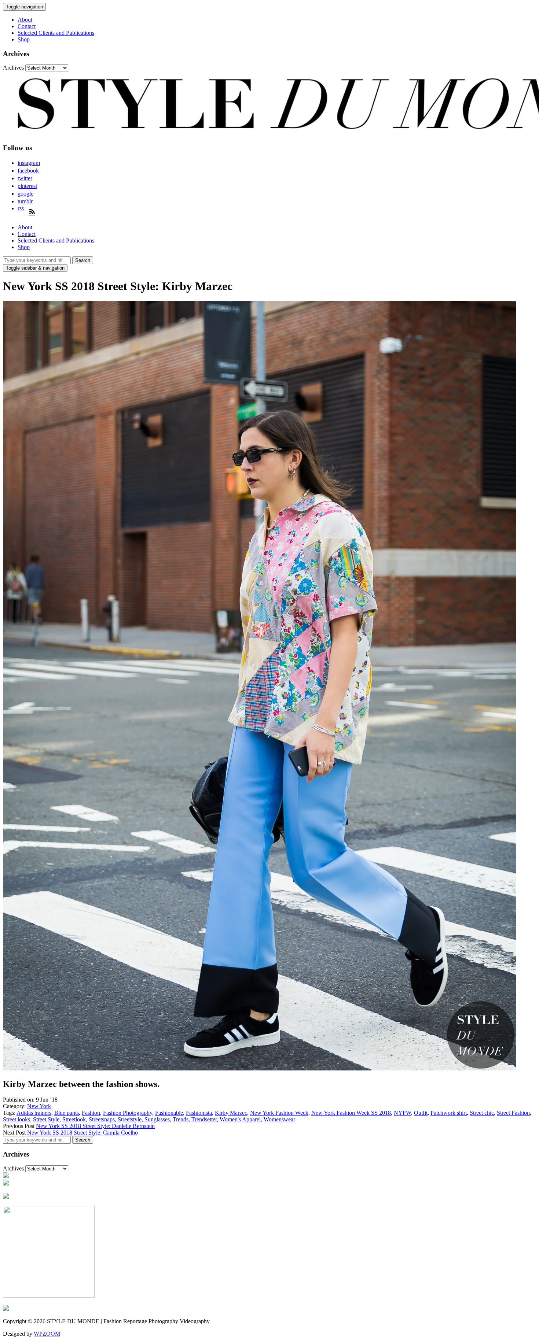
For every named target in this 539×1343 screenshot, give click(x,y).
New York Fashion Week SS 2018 (351, 1113)
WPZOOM (47, 1334)
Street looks (16, 1119)
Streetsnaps (102, 1119)
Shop (24, 39)
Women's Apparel (240, 1119)
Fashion (91, 1113)
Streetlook (74, 1119)
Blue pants (66, 1113)
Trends (180, 1119)
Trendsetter (204, 1119)
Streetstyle (130, 1119)
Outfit (421, 1113)
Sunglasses (157, 1119)
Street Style (46, 1119)
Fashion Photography (127, 1113)
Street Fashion (513, 1113)
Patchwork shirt (448, 1113)
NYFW (402, 1113)
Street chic (482, 1113)
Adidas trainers (33, 1113)
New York (39, 1106)
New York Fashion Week (279, 1113)
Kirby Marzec (231, 1113)
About (25, 19)
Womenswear (279, 1119)
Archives (13, 67)
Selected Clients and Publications (56, 33)
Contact (27, 26)
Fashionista (199, 1113)
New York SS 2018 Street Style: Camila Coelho (82, 1132)
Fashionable (169, 1113)
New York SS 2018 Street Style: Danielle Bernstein (95, 1126)
